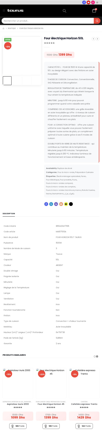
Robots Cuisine (88, 190)
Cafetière (84, 402)
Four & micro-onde (66, 172)
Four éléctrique (52, 179)
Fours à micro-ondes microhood (60, 190)
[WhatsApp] (97, 2)
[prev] (93, 39)
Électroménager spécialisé (68, 176)
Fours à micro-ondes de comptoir (60, 186)
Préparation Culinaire (84, 172)
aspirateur (7, 402)
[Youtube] (88, 2)
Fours (74, 179)
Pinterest (61, 204)
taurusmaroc (58, 193)
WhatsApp (71, 204)
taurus (49, 193)
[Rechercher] (97, 21)
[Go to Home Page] (3, 28)
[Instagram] (93, 2)
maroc (78, 190)
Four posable (65, 179)
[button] (5, 10)
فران (66, 193)
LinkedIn (56, 204)
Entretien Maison (30, 402)
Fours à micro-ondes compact (59, 183)
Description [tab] (9, 213)
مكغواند (71, 193)
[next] (97, 39)
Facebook (46, 204)
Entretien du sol (17, 402)
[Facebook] (84, 2)
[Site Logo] (15, 10)
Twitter (51, 204)
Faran (83, 176)
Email (66, 204)
